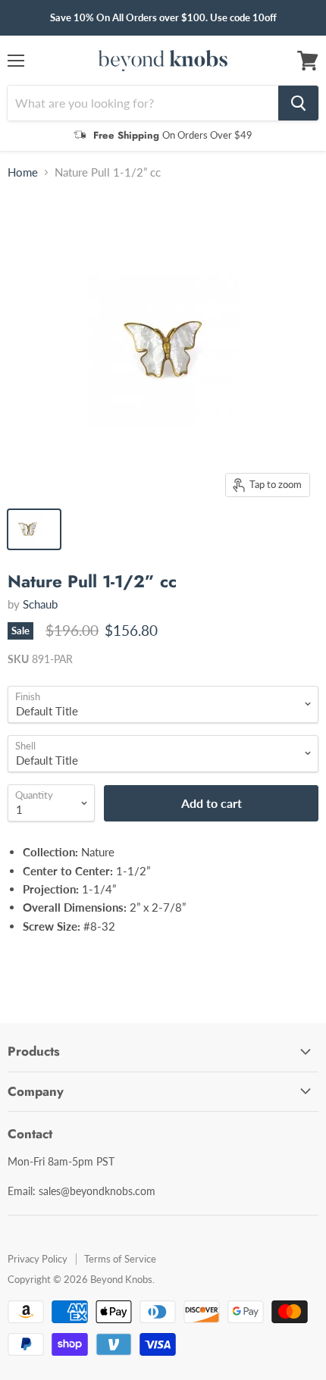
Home (23, 172)
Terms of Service (120, 1259)
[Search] (298, 103)
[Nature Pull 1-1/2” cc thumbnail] (34, 529)
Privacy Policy (37, 1259)
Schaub (40, 604)
